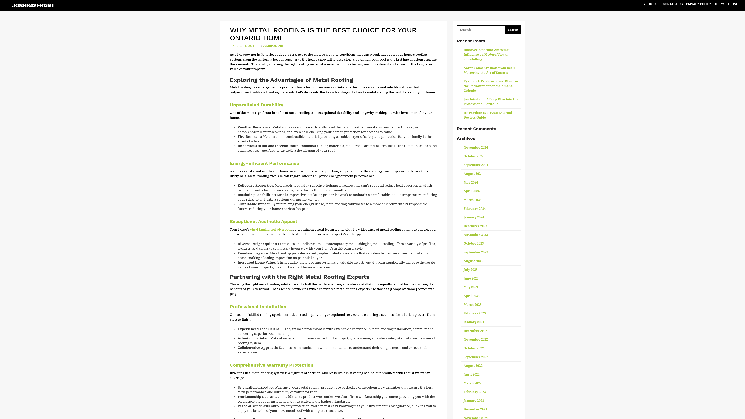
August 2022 (473, 366)
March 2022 (473, 383)
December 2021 (475, 409)
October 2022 (474, 348)
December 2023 (475, 226)
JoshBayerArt (33, 5)
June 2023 (471, 278)
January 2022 (474, 401)
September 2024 (476, 165)
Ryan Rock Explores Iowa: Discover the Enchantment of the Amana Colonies (491, 86)
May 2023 (471, 287)
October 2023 (474, 243)
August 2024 (473, 174)
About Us (651, 4)
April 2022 (472, 374)
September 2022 (476, 357)
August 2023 (473, 261)
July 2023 (471, 270)
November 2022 (476, 339)
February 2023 (475, 313)
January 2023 (474, 322)
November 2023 (476, 235)
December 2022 (475, 331)
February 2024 (475, 208)
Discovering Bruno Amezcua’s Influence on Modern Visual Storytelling (487, 54)
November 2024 (476, 147)
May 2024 (471, 182)
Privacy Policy (698, 4)
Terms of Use (726, 4)
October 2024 (474, 156)
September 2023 (476, 252)
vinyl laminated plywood (270, 229)
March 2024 (473, 200)
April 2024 (472, 191)
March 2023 (473, 304)
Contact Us (673, 4)
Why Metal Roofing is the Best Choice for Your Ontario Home (323, 34)
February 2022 (475, 392)
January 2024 (474, 217)
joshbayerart (273, 45)
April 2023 (472, 296)
